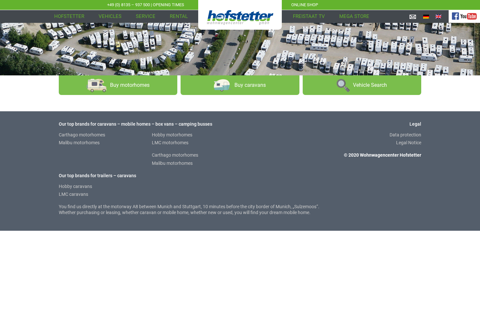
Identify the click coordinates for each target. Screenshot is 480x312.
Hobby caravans (75, 186)
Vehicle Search (370, 85)
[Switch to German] (426, 16)
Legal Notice (408, 142)
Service (145, 16)
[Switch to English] (438, 16)
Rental (179, 16)
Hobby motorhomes (172, 134)
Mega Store (354, 16)
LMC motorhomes (170, 142)
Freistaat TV (309, 16)
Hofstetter (69, 16)
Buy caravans (250, 85)
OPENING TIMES (168, 4)
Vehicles (110, 16)
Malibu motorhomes (79, 142)
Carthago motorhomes (82, 134)
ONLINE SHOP (304, 4)
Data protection (405, 134)
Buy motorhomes (130, 85)
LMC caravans (73, 194)
